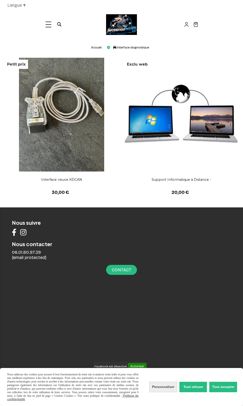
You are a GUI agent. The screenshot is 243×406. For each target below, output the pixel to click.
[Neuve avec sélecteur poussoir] (61, 114)
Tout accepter (223, 387)
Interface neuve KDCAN (61, 179)
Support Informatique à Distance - (181, 179)
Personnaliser (163, 387)
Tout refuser (193, 387)
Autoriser (137, 366)
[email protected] (29, 257)
